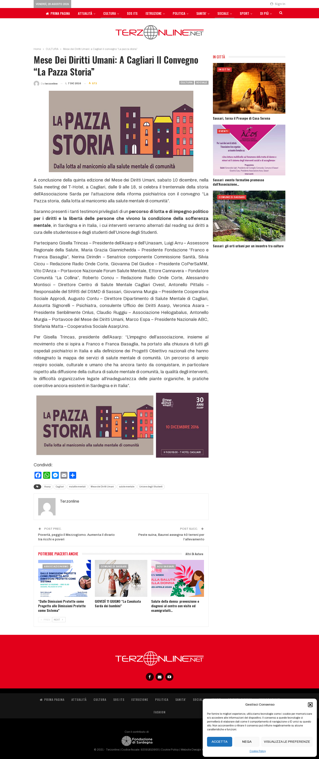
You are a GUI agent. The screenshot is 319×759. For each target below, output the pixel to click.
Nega (247, 741)
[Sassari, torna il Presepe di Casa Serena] (249, 88)
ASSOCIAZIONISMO (56, 566)
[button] (310, 705)
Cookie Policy (258, 751)
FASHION (160, 712)
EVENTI (223, 131)
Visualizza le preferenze (287, 741)
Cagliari (60, 486)
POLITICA (179, 13)
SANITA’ (201, 13)
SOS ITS (132, 13)
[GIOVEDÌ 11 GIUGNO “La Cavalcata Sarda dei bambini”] (121, 578)
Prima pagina (60, 13)
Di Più (264, 13)
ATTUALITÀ (85, 13)
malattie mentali (77, 486)
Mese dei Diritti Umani (102, 486)
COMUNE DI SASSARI (114, 566)
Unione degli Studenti (151, 486)
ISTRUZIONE (154, 13)
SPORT (244, 13)
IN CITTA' (224, 69)
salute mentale (126, 486)
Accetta (219, 741)
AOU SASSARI (165, 566)
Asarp (47, 486)
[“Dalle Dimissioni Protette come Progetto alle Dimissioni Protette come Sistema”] (64, 578)
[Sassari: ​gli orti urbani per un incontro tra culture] (249, 216)
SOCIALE (223, 13)
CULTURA (109, 13)
